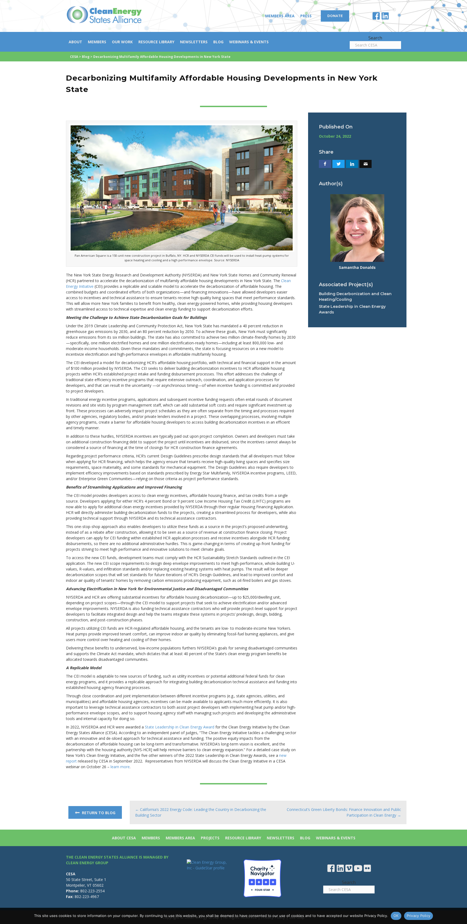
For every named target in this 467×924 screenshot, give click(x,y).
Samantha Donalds (357, 267)
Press (306, 15)
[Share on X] (338, 164)
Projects (210, 837)
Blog (218, 41)
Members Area (280, 15)
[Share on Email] (365, 164)
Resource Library (156, 41)
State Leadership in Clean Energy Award (179, 727)
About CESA (124, 837)
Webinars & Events (249, 41)
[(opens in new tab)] (262, 877)
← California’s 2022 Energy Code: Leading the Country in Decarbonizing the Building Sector (200, 812)
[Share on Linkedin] (352, 164)
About (75, 41)
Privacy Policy (419, 915)
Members (97, 41)
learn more (120, 766)
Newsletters (194, 41)
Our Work (122, 41)
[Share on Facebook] (325, 164)
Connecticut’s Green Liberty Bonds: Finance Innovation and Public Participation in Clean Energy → (344, 812)
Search (375, 38)
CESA (74, 56)
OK (396, 915)
